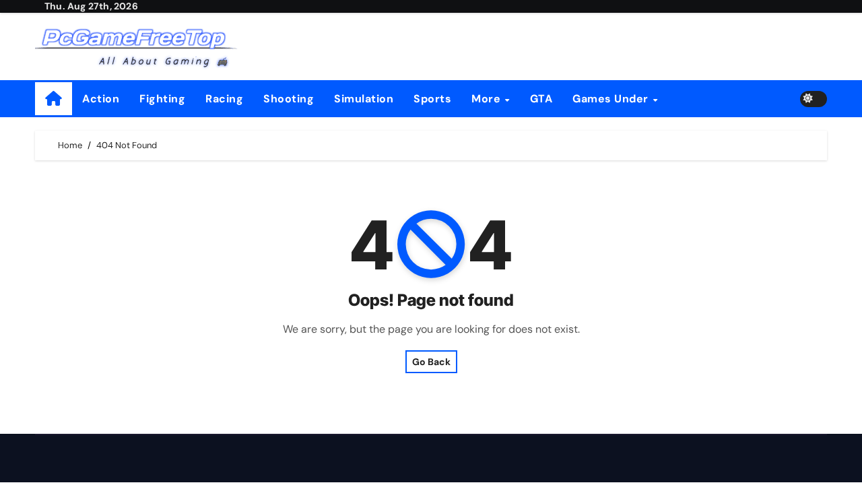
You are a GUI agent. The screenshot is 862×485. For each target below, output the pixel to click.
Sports (432, 99)
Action (100, 99)
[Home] (53, 98)
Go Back (431, 362)
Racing (224, 99)
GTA (541, 99)
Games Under (611, 99)
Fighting (162, 99)
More (487, 99)
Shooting (288, 99)
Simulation (363, 99)
